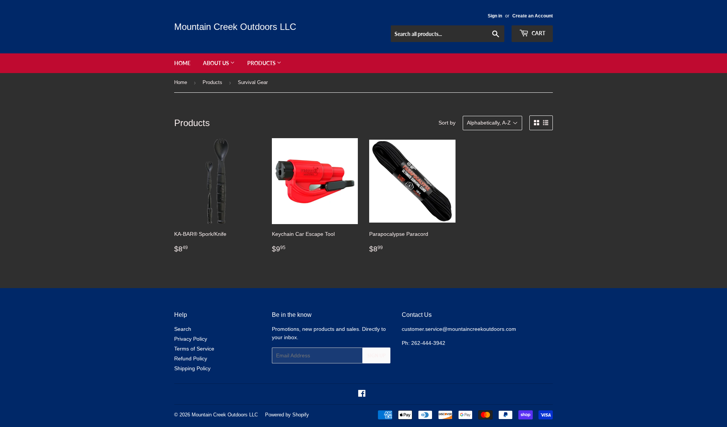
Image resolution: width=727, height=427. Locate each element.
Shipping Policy (192, 368)
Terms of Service (194, 349)
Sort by (447, 123)
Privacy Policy (190, 339)
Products (262, 63)
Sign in (495, 16)
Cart (537, 33)
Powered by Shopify (287, 415)
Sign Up (376, 355)
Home (182, 63)
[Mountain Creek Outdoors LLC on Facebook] (362, 394)
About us (216, 63)
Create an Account (532, 16)
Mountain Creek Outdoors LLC (235, 27)
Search (182, 329)
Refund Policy (190, 358)
